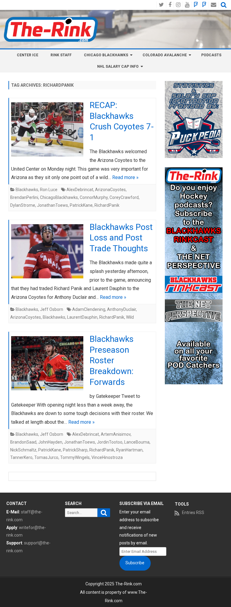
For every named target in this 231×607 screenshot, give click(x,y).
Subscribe (134, 562)
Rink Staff (61, 55)
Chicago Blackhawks (106, 55)
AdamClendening (88, 309)
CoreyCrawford (124, 197)
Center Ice (27, 55)
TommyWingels (75, 457)
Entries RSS (193, 512)
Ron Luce (48, 189)
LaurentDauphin (82, 317)
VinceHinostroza (107, 457)
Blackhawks (27, 189)
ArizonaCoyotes (110, 189)
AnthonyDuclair (121, 309)
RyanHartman (129, 450)
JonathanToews (52, 205)
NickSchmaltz (23, 450)
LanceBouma (136, 442)
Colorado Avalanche (165, 55)
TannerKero (21, 457)
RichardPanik (106, 205)
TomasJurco (46, 457)
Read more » (125, 177)
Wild (130, 317)
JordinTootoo (109, 442)
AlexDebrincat (79, 189)
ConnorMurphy (94, 197)
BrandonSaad (23, 442)
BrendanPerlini (24, 197)
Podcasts (211, 55)
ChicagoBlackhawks (59, 197)
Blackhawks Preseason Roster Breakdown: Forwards (112, 360)
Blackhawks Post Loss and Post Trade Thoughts (121, 238)
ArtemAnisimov (116, 434)
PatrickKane (81, 205)
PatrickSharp (75, 450)
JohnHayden (50, 442)
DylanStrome (22, 205)
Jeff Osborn (51, 309)
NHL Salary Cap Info (118, 66)
